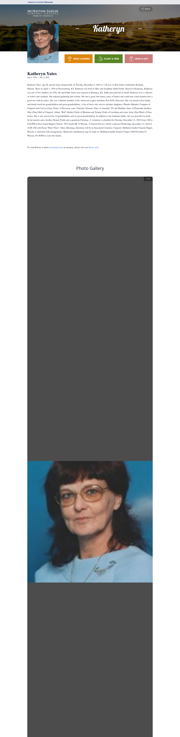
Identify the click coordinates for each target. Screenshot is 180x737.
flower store (94, 147)
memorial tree (57, 147)
